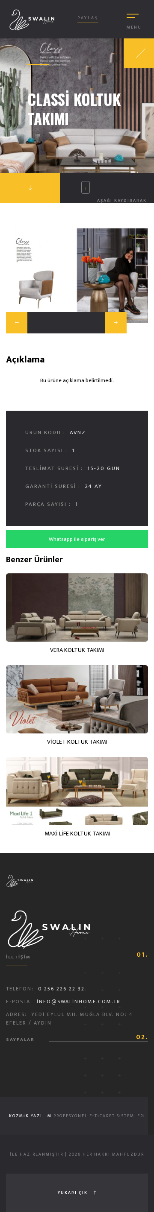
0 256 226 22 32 (61, 988)
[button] (16, 322)
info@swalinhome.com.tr (79, 1001)
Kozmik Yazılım (30, 1116)
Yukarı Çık (73, 1192)
